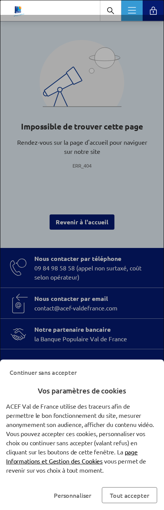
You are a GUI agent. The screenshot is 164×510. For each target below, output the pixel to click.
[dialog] (82, 255)
